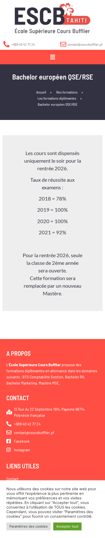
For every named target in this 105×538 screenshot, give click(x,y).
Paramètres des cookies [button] (28, 526)
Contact (12, 478)
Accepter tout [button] (67, 526)
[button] (52, 57)
